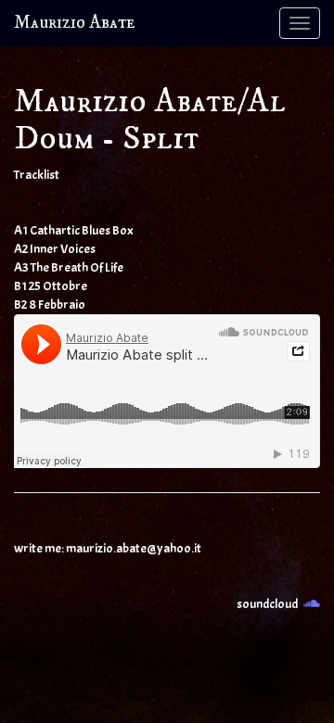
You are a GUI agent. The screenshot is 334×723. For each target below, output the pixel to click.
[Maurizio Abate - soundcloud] (311, 604)
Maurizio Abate (74, 22)
